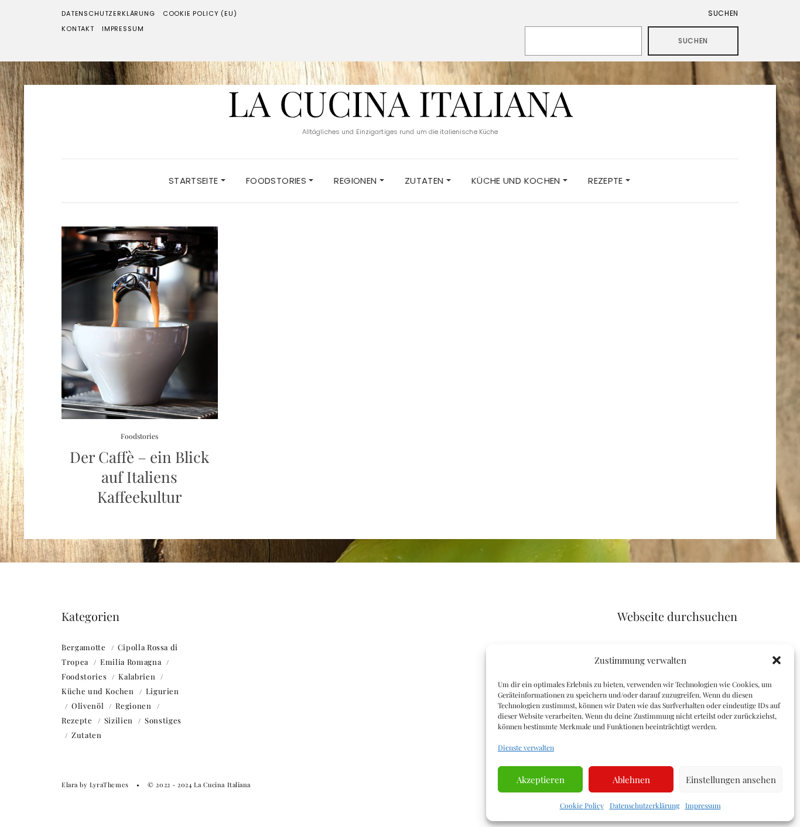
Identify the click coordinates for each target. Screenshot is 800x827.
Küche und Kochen (517, 180)
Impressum (703, 805)
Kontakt (77, 28)
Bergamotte (83, 647)
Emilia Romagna (130, 662)
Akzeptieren (541, 779)
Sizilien (118, 720)
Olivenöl (87, 706)
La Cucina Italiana (400, 102)
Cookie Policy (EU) (200, 13)
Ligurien (162, 691)
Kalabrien (136, 676)
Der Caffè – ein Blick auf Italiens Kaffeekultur (139, 477)
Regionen (356, 180)
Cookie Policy (582, 805)
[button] (776, 660)
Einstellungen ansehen (731, 779)
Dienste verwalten (526, 747)
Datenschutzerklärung (644, 805)
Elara (69, 784)
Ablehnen (631, 779)
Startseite (195, 180)
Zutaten (425, 180)
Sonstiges (163, 720)
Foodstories (277, 180)
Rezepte (606, 180)
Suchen (723, 13)
